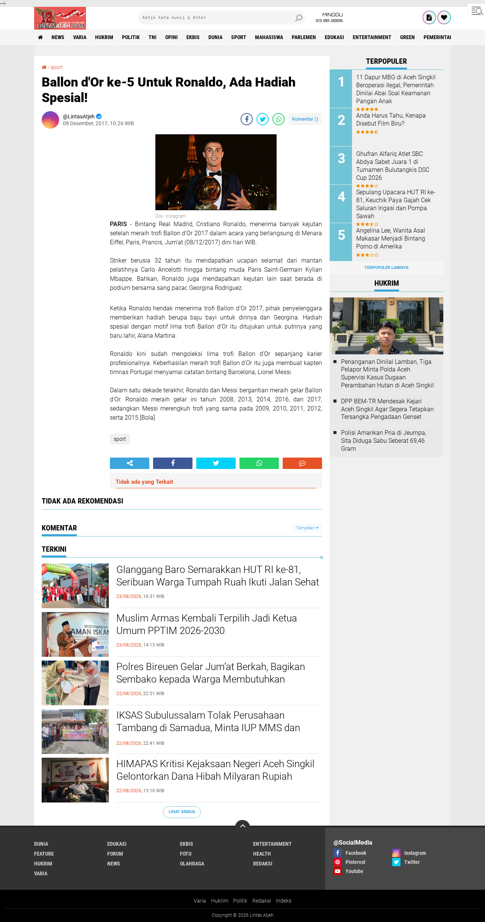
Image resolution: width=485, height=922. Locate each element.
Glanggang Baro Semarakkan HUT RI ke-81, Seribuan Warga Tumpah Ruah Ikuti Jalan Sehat (217, 576)
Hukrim (219, 901)
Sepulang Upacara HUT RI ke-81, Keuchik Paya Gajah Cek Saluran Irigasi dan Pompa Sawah (395, 204)
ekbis (193, 37)
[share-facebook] (247, 119)
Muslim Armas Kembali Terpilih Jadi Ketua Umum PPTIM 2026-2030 (206, 624)
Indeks (283, 901)
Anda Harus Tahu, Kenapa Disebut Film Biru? (391, 119)
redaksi (262, 864)
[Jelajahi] (476, 10)
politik (131, 37)
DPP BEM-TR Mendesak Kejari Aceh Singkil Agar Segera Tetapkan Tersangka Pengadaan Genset (387, 409)
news (58, 37)
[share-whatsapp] (278, 119)
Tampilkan (306, 528)
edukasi (334, 37)
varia (79, 37)
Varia (200, 901)
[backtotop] (242, 827)
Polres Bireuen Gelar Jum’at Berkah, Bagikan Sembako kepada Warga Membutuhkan (210, 673)
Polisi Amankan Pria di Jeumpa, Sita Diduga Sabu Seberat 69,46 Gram (383, 440)
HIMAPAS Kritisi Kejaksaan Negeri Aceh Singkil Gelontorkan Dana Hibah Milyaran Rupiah (215, 770)
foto (185, 854)
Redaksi (261, 901)
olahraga (192, 864)
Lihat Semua (182, 811)
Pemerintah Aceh (445, 37)
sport (238, 37)
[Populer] (444, 17)
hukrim (104, 37)
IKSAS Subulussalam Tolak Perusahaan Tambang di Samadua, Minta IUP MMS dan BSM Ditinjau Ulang (208, 728)
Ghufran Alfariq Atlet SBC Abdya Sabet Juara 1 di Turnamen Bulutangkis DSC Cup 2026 (392, 165)
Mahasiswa (269, 37)
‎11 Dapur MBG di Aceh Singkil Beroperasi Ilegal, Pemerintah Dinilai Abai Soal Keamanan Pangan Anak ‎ (396, 89)
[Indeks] (429, 17)
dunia (215, 37)
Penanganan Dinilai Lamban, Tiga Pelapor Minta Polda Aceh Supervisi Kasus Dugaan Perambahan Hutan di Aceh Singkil (387, 373)
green (407, 37)
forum (115, 854)
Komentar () (305, 119)
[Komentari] (302, 463)
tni (152, 37)
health (262, 854)
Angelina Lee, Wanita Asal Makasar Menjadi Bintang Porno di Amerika (390, 238)
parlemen (304, 37)
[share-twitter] (263, 119)
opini (171, 37)
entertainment (372, 37)
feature (44, 854)
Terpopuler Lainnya (386, 267)
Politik (240, 901)
